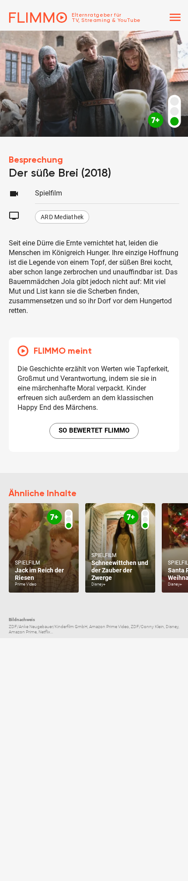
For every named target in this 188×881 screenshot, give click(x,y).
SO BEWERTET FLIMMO (94, 430)
